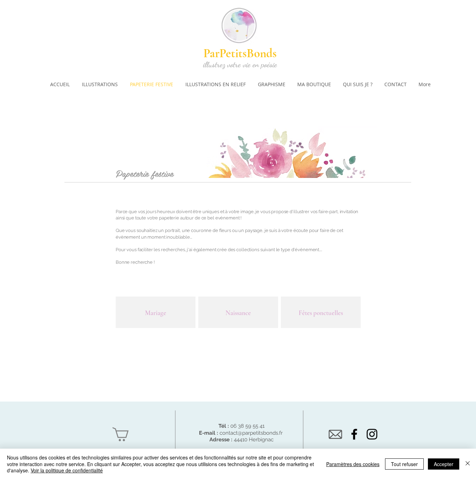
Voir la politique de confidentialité (67, 470)
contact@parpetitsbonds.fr (251, 433)
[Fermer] (467, 463)
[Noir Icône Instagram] (372, 434)
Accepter (443, 464)
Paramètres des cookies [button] (352, 464)
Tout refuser (404, 464)
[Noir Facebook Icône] (354, 434)
